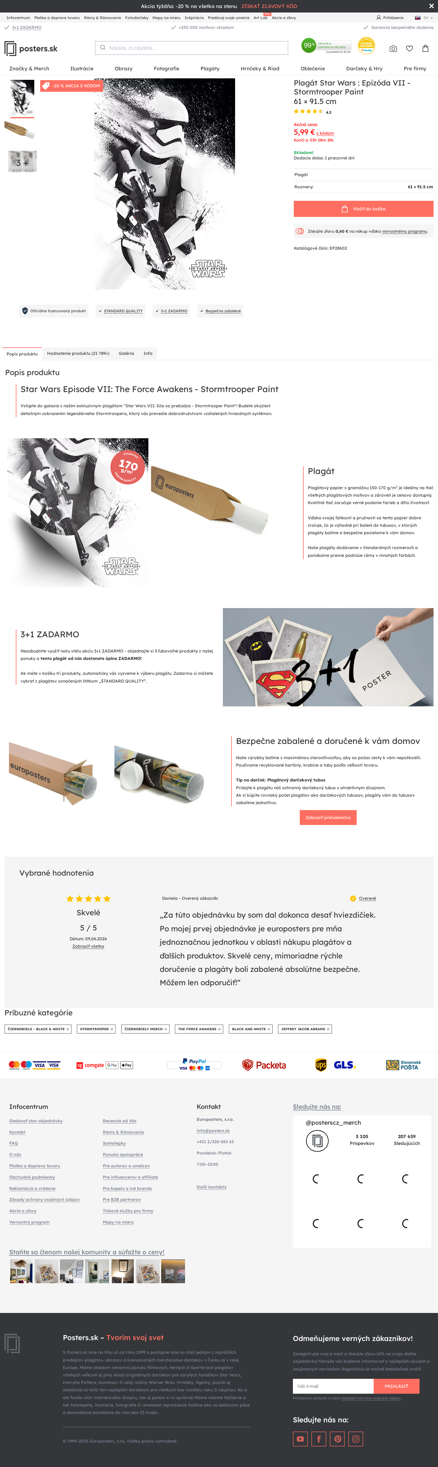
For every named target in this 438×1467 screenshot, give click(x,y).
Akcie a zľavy (284, 17)
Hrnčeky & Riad (260, 68)
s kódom (325, 133)
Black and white (249, 1029)
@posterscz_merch (333, 1122)
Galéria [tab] (126, 353)
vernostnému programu (404, 231)
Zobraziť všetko (88, 946)
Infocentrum (18, 17)
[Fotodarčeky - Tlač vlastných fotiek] (393, 48)
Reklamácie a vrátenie (32, 1188)
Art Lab (262, 17)
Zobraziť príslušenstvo (328, 817)
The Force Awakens (197, 1029)
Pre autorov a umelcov (126, 1165)
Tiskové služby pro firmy (128, 1210)
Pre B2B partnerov (122, 1199)
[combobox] (191, 48)
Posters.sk (44, 48)
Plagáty (210, 68)
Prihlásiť (396, 1386)
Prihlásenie (393, 17)
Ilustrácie (82, 68)
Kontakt (17, 1132)
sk (425, 17)
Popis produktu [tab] (22, 354)
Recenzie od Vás (119, 1120)
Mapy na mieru (167, 17)
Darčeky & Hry (364, 68)
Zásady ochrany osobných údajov (44, 1199)
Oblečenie (313, 68)
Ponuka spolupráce (123, 1154)
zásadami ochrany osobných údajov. (371, 1398)
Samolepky (114, 1143)
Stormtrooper (94, 1029)
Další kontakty (211, 1187)
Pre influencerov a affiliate (130, 1177)
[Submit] (102, 47)
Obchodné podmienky (32, 1177)
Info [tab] (148, 353)
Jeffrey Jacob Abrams (303, 1029)
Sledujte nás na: (317, 1106)
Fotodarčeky (136, 17)
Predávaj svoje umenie (228, 17)
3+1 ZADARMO (26, 27)
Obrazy (124, 68)
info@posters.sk (213, 1130)
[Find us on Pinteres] (337, 1439)
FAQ (13, 1143)
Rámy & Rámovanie (102, 17)
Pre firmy (415, 68)
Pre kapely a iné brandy (127, 1188)
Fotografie (166, 68)
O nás (15, 1154)
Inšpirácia (194, 17)
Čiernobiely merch (144, 1029)
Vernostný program (29, 1222)
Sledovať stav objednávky (36, 1120)
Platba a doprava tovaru (57, 17)
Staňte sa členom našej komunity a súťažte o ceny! (86, 1252)
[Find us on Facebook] (318, 1439)
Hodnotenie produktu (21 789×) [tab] (78, 353)
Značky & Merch (29, 68)
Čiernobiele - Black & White (36, 1029)
